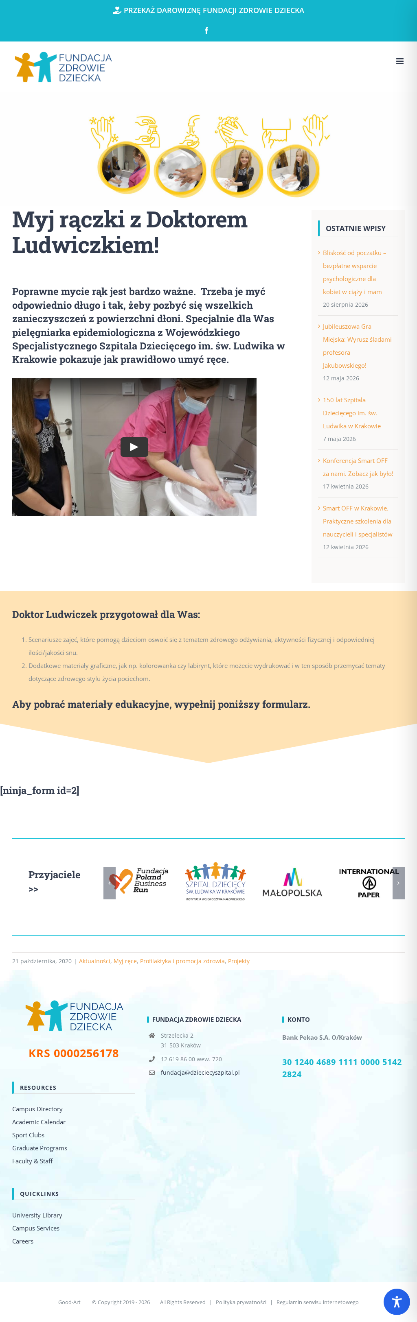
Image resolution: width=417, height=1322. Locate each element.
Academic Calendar (39, 1122)
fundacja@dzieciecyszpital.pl (200, 1072)
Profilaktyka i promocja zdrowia (182, 961)
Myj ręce (125, 961)
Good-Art (70, 1302)
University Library (37, 1215)
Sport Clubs (28, 1135)
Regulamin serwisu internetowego (318, 1302)
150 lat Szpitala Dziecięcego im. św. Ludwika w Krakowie (352, 413)
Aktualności (94, 961)
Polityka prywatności (241, 1302)
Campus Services (35, 1228)
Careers (22, 1241)
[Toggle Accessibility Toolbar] (397, 1302)
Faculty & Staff (32, 1161)
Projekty (239, 961)
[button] (109, 883)
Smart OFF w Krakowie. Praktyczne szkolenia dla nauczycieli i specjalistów (358, 521)
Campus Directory (37, 1109)
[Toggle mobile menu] (400, 61)
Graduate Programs (39, 1148)
